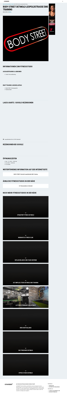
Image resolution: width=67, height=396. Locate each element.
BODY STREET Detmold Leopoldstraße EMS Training (26, 174)
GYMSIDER (6, 1)
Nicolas (10, 12)
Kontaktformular (53, 391)
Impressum (51, 385)
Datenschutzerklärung (54, 386)
